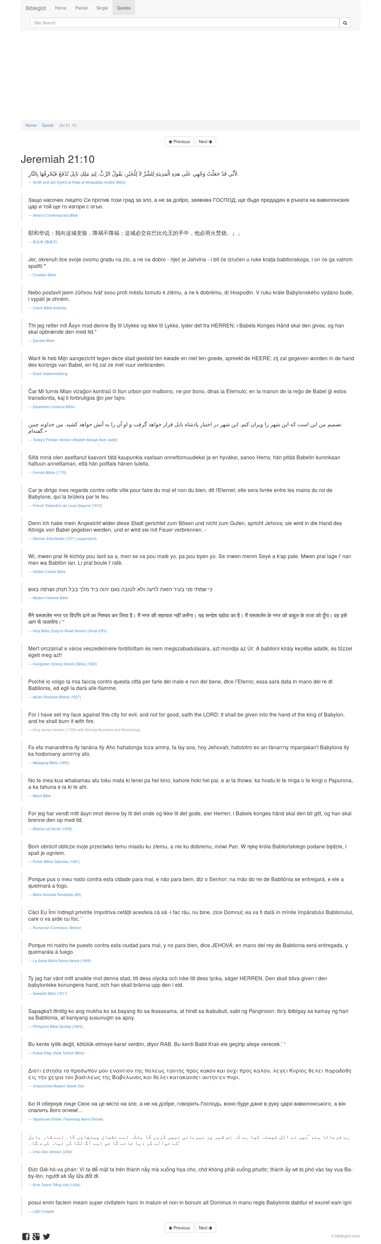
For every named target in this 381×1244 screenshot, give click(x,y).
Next (204, 141)
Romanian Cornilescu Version (57, 927)
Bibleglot (36, 8)
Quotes (124, 8)
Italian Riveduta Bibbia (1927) (57, 696)
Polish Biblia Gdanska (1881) (56, 861)
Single (102, 8)
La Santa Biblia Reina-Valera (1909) (62, 960)
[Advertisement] (190, 78)
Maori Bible (42, 795)
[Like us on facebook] (25, 1238)
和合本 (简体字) (45, 241)
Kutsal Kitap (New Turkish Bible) (59, 1052)
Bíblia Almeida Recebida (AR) (57, 894)
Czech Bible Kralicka (49, 307)
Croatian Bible (44, 274)
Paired (81, 8)
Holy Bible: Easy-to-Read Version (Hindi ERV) (70, 630)
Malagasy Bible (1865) (51, 762)
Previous (181, 141)
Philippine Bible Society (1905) (58, 1026)
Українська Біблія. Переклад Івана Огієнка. (68, 1118)
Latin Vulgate (43, 1211)
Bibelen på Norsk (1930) (52, 828)
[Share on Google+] (36, 1238)
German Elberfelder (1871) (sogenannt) (65, 538)
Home (60, 8)
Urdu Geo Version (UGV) (52, 1151)
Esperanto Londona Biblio (54, 406)
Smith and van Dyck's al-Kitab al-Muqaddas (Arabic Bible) (79, 182)
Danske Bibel (43, 340)
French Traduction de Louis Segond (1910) (67, 505)
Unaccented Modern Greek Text (58, 1085)
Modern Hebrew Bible (50, 597)
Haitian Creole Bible (49, 571)
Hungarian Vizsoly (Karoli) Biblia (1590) (65, 663)
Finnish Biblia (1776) (49, 472)
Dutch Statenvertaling (50, 373)
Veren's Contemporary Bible (55, 215)
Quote (48, 125)
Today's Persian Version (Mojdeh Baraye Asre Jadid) (75, 439)
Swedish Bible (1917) (50, 993)
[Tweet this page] (46, 1238)
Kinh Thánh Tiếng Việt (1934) (56, 1184)
